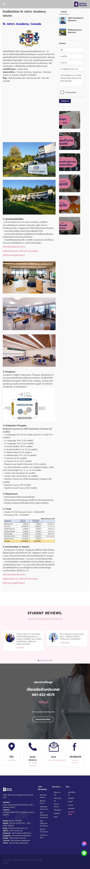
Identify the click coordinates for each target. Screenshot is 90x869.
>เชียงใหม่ (6, 802)
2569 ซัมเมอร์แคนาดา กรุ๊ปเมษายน (76, 19)
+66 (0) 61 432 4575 (17, 823)
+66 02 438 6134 (15, 820)
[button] (38, 660)
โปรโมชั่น (71, 798)
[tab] (63, 12)
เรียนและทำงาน (43, 802)
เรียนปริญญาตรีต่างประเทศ (44, 815)
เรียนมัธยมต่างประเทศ (44, 807)
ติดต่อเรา (57, 813)
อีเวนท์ (70, 801)
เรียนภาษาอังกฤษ (43, 796)
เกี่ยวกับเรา (58, 810)
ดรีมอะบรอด (57, 793)
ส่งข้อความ (65, 101)
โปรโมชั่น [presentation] (64, 12)
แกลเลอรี (71, 808)
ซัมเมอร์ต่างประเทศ (44, 830)
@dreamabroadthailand (21, 833)
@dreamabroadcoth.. (18, 838)
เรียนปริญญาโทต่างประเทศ (44, 823)
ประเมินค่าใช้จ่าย (71, 813)
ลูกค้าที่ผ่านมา (72, 793)
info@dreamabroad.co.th (18, 828)
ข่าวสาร (70, 805)
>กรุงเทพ (6, 810)
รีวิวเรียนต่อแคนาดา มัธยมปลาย (75, 31)
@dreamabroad (16, 830)
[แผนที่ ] (12, 807)
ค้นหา (56, 817)
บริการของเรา (57, 799)
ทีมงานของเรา (56, 805)
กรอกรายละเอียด (43, 719)
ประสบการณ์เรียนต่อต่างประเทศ (45, 619)
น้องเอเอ (65, 642)
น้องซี (20, 647)
